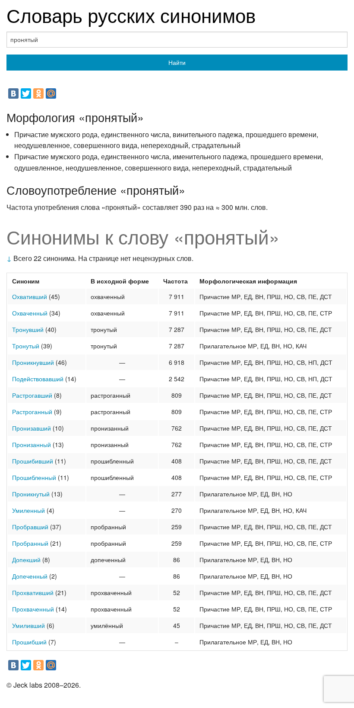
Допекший (26, 559)
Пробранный (30, 543)
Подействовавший (37, 378)
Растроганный (32, 411)
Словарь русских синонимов (131, 14)
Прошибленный (34, 477)
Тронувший (28, 329)
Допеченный (29, 576)
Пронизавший (31, 428)
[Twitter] (26, 93)
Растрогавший (32, 395)
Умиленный (28, 510)
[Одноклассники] (38, 93)
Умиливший (28, 625)
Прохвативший (33, 592)
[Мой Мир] (51, 93)
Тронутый (25, 345)
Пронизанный (31, 444)
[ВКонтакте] (13, 93)
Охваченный (29, 313)
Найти (177, 62)
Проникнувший (33, 362)
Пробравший (30, 526)
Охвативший (29, 296)
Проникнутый (31, 493)
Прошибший (29, 641)
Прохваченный (33, 609)
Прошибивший (32, 461)
